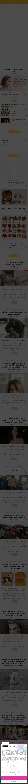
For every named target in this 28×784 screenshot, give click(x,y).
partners (10, 750)
